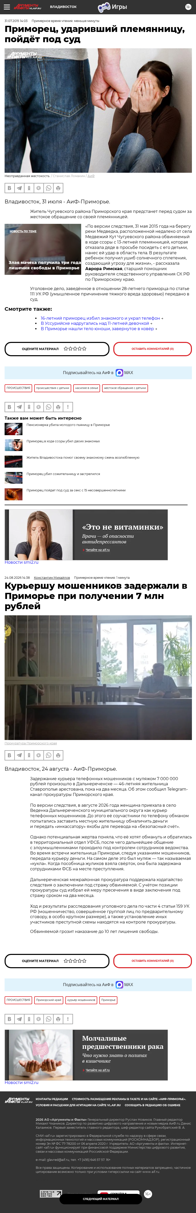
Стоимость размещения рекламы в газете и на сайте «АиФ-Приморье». (129, 1099)
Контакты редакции (52, 1099)
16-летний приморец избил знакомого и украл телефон (100, 318)
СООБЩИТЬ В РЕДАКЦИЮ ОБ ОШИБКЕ (152, 1105)
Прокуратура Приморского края (31, 743)
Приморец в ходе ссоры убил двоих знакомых (63, 441)
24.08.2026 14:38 (17, 578)
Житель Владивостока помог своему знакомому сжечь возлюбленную (83, 457)
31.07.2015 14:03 (16, 21)
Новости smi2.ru (22, 562)
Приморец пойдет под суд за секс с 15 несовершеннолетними (76, 490)
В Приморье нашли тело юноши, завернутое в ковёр (97, 328)
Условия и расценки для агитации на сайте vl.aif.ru (78, 1105)
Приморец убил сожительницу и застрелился (63, 474)
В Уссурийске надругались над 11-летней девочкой (95, 323)
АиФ (91, 176)
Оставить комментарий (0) (153, 349)
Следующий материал (101, 1199)
